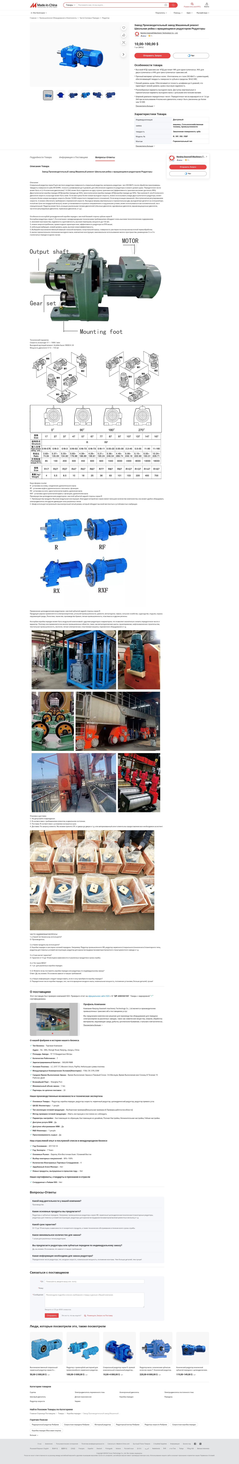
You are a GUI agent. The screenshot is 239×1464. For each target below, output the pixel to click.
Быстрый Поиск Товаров (141, 1444)
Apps (189, 13)
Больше (33, 1435)
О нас (40, 1444)
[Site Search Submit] (173, 5)
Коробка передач (126, 1397)
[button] (166, 5)
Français (81, 1448)
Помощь (177, 13)
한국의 (139, 1448)
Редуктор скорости (37, 1401)
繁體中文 (64, 1448)
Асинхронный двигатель (129, 1392)
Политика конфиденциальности (93, 1444)
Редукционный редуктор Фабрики (45, 1424)
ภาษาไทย (172, 1448)
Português (108, 1448)
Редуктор (105, 18)
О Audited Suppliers (160, 1444)
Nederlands (156, 1448)
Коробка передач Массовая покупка (46, 1430)
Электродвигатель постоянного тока (179, 1392)
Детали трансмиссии (83, 1397)
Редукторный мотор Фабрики (127, 1424)
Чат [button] (192, 55)
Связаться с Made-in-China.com (119, 1444)
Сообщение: (38, 1294)
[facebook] (195, 1444)
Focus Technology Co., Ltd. (117, 1453)
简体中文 (55, 1448)
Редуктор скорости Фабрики (156, 1424)
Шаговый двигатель (38, 1397)
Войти (206, 6)
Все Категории (39, 13)
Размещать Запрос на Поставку (98, 1315)
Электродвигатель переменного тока (90, 1392)
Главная (33, 18)
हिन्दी (164, 1448)
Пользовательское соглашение (67, 1444)
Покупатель (160, 13)
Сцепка (33, 1392)
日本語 (73, 1448)
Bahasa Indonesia (203, 1448)
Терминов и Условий (207, 1455)
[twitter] (200, 1444)
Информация (175, 1444)
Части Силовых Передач (89, 18)
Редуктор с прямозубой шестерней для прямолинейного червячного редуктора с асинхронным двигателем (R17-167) (82, 1370)
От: (42, 1281)
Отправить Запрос (152, 55)
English (46, 1448)
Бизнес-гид (187, 1444)
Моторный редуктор (103, 1424)
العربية (147, 1448)
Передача (168, 1397)
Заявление (49, 1444)
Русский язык (129, 1448)
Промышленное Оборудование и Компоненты (58, 18)
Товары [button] (69, 5)
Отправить (52, 1315)
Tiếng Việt (190, 1448)
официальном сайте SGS (98, 996)
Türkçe (181, 1448)
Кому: (41, 1288)
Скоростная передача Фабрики (76, 1424)
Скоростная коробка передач (184, 1424)
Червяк (77, 1401)
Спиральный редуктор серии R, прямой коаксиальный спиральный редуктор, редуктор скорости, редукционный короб (119, 1370)
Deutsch (99, 1448)
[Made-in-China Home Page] (43, 5)
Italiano (118, 1448)
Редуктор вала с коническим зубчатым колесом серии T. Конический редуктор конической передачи (155, 1370)
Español (90, 1448)
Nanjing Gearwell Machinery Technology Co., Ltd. (159, 33)
